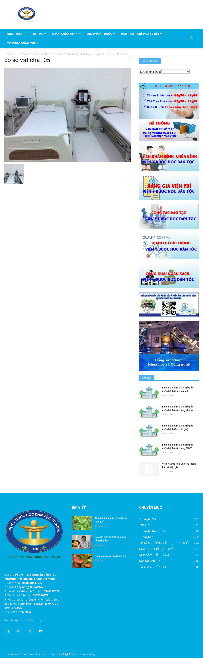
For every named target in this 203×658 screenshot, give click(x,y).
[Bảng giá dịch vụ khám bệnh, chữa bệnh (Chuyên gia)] (149, 431)
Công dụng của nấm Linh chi (110, 556)
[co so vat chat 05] (67, 114)
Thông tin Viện (148, 519)
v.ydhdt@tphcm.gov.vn (34, 620)
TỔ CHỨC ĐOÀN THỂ (21, 43)
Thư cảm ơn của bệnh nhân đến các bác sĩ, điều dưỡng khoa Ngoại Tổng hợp (61, 54)
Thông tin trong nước (153, 531)
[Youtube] (40, 631)
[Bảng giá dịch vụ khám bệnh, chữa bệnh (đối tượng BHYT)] (149, 450)
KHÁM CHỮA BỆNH (65, 33)
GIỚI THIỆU (14, 33)
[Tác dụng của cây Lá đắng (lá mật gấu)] (82, 523)
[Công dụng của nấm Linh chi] (82, 561)
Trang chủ (9, 54)
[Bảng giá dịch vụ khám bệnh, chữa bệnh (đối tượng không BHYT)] (149, 412)
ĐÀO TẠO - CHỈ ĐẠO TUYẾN (157, 549)
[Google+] (19, 631)
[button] (193, 38)
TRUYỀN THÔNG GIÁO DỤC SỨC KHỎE (164, 543)
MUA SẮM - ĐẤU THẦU (154, 555)
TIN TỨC (37, 33)
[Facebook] (8, 631)
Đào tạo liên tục (149, 561)
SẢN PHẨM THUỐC (99, 33)
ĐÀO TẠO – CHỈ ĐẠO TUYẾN (140, 33)
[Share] (30, 631)
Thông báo (146, 537)
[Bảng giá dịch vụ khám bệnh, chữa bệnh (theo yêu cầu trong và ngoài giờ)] (149, 393)
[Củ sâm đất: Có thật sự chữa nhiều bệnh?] (82, 542)
